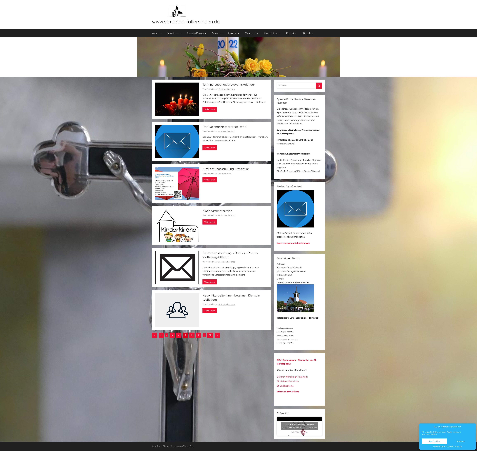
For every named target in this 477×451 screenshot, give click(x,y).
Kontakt (290, 33)
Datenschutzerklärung (454, 446)
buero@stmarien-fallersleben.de (293, 243)
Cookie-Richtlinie (439, 446)
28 (210, 335)
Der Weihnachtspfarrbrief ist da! (224, 127)
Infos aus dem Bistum (288, 391)
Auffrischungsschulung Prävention (226, 169)
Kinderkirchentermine (217, 211)
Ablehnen (461, 441)
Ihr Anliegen (173, 33)
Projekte (232, 33)
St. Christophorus (285, 386)
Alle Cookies (434, 441)
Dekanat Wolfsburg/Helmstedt (292, 377)
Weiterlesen (209, 109)
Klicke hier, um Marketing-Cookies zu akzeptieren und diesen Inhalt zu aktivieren (299, 426)
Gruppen (216, 33)
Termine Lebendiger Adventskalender (228, 84)
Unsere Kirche (271, 33)
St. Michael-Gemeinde (288, 381)
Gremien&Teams (195, 33)
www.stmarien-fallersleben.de (186, 21)
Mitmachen (307, 33)
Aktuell (155, 33)
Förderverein (251, 33)
